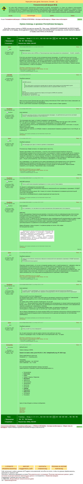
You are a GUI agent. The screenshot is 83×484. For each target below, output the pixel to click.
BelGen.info (22, 412)
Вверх (77, 46)
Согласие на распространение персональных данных (18, 476)
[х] (56, 1)
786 (20, 41)
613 (44, 38)
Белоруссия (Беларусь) (43, 19)
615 (50, 38)
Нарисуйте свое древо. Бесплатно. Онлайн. (40, 1)
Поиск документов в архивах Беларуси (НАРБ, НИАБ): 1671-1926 (34, 69)
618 (60, 38)
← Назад (27, 38)
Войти (52, 15)
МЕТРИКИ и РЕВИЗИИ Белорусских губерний (30, 67)
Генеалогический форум (8, 426)
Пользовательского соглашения (38, 474)
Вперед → (31, 41)
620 (66, 38)
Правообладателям (10, 480)
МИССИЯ (26, 466)
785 (77, 38)
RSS (27, 477)
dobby (28, 43)
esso (9, 47)
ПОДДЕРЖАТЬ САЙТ (26, 468)
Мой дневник (22, 134)
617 (57, 38)
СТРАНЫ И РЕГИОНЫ (27, 19)
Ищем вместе (22, 411)
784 (73, 38)
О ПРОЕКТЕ (9, 466)
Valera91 (33, 43)
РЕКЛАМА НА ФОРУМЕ (59, 466)
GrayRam (9, 109)
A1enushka (9, 345)
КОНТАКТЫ (42, 466)
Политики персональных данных (59, 474)
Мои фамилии (23, 407)
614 (47, 38)
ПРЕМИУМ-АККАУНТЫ (9, 468)
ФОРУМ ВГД (59, 468)
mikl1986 (9, 75)
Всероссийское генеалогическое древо (22, 479)
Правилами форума (52, 476)
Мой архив (22, 410)
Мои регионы (22, 409)
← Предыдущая (9, 41)
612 (41, 38)
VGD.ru (10, 15)
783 (70, 38)
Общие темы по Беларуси (59, 19)
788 (26, 41)
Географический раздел (12, 19)
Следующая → (9, 43)
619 (63, 38)
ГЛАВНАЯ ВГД (42, 468)
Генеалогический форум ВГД (45, 5)
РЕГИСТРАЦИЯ (31, 15)
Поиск (72, 15)
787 (23, 41)
